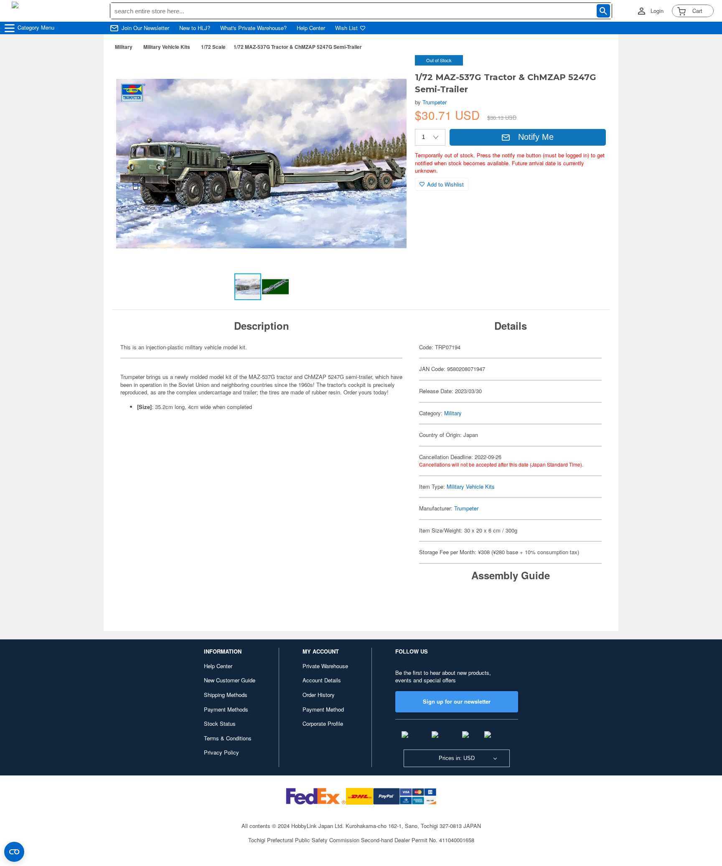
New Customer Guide (229, 680)
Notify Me (536, 136)
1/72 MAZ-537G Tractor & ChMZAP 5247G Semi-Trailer (298, 46)
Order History (319, 695)
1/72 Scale (213, 46)
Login (657, 11)
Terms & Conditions (228, 738)
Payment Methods (226, 709)
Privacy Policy (221, 752)
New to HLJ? (194, 28)
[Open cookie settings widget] (14, 852)
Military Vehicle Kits (166, 46)
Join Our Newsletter (145, 28)
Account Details (322, 680)
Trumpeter (434, 102)
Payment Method (323, 709)
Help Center (311, 28)
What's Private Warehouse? (253, 28)
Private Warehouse (325, 666)
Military (123, 46)
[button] (391, 70)
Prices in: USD (457, 758)
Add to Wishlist (445, 184)
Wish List (346, 28)
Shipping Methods (225, 695)
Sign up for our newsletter (457, 701)
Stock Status (220, 723)
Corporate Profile (323, 723)
